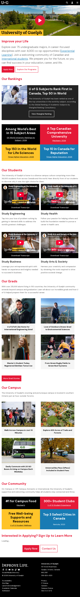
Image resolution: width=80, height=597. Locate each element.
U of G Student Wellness (20, 525)
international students (15, 58)
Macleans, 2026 (59, 140)
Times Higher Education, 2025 (59, 157)
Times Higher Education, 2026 (21, 157)
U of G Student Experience (59, 505)
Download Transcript (20, 207)
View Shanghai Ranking (42, 114)
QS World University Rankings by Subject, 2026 (21, 139)
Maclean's (21, 505)
